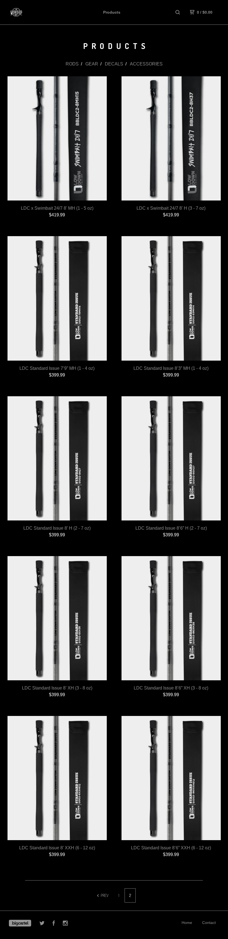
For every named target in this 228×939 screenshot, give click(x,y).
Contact (209, 922)
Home (187, 922)
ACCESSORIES (146, 64)
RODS (72, 64)
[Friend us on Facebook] (54, 924)
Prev (104, 895)
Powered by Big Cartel (20, 923)
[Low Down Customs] (33, 12)
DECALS (114, 64)
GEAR (91, 64)
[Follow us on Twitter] (42, 924)
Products (111, 12)
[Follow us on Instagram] (65, 924)
